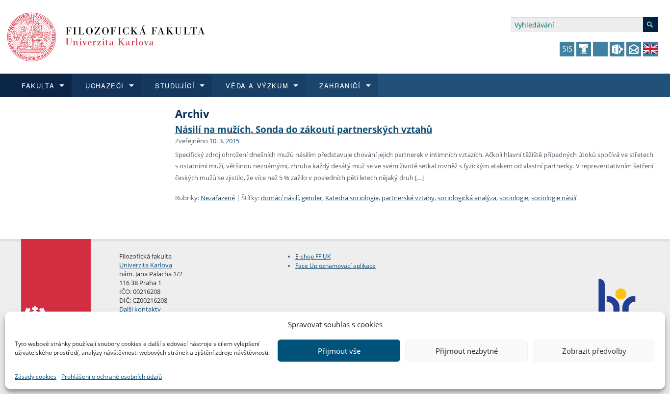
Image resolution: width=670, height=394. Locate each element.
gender (312, 197)
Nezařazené (218, 197)
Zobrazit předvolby (594, 351)
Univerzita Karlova (145, 265)
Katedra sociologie (352, 197)
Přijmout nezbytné (467, 351)
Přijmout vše (339, 351)
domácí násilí (280, 197)
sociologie (513, 197)
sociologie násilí (553, 197)
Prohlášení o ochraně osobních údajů (111, 376)
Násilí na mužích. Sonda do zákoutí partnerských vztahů (303, 129)
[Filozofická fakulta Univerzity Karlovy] (106, 36)
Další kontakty (140, 309)
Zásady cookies (35, 376)
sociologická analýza (467, 197)
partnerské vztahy (408, 197)
